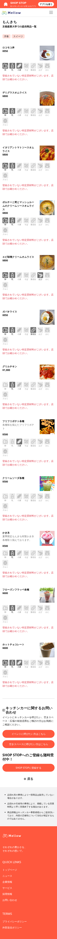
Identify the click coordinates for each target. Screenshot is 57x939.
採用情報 (7, 894)
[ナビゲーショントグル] (51, 12)
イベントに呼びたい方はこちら (29, 734)
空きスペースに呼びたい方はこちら (28, 744)
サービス (7, 888)
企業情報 (7, 882)
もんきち (9, 21)
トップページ (9, 869)
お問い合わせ (9, 900)
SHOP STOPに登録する (28, 767)
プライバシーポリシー (14, 921)
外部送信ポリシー (12, 927)
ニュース (7, 875)
